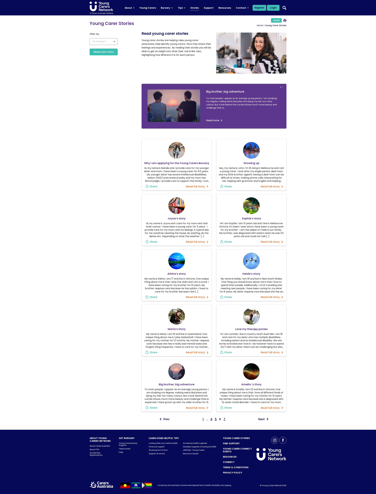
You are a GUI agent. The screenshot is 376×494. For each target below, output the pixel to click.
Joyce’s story (177, 218)
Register (259, 7)
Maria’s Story (177, 329)
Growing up (251, 163)
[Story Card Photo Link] (176, 150)
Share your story (104, 52)
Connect (229, 462)
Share (276, 20)
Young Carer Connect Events (237, 450)
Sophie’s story (251, 218)
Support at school (157, 453)
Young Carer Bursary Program (128, 444)
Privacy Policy (232, 472)
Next (261, 419)
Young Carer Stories (236, 438)
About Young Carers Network (100, 439)
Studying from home (158, 450)
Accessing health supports (195, 443)
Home (260, 25)
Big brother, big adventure (176, 384)
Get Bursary (127, 438)
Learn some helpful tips (164, 438)
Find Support (231, 443)
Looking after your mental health (163, 443)
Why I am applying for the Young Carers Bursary (176, 163)
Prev (166, 419)
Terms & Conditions (236, 467)
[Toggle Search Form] (284, 8)
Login (273, 7)
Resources (230, 456)
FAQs (121, 452)
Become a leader (190, 453)
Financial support (156, 446)
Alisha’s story (176, 274)
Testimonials (124, 448)
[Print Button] (284, 20)
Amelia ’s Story (251, 384)
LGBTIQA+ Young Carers (193, 450)
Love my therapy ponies (251, 329)
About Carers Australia (100, 446)
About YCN (94, 449)
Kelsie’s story (251, 274)
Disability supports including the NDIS (199, 446)
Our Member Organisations (96, 454)
